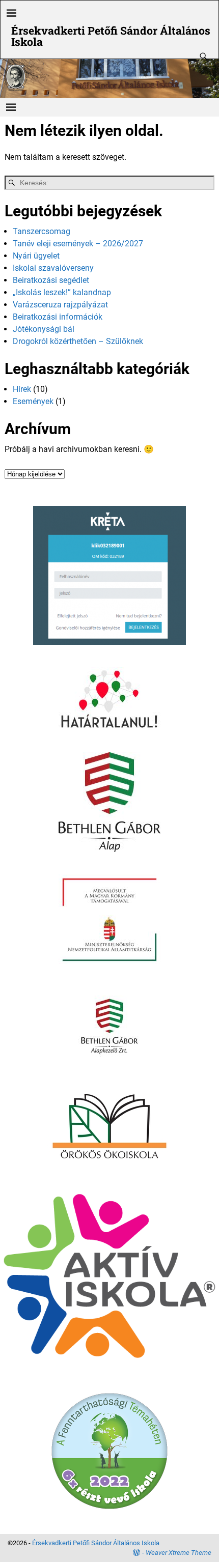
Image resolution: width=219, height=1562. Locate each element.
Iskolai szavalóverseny (53, 268)
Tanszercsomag (41, 231)
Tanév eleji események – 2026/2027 (78, 243)
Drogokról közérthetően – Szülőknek (78, 341)
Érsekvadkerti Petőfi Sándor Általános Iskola (110, 35)
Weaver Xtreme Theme (178, 1552)
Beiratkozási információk (57, 317)
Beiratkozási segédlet (51, 280)
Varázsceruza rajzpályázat (60, 304)
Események (33, 401)
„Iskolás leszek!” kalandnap (62, 292)
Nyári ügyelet (36, 256)
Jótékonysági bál (43, 329)
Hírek (22, 389)
